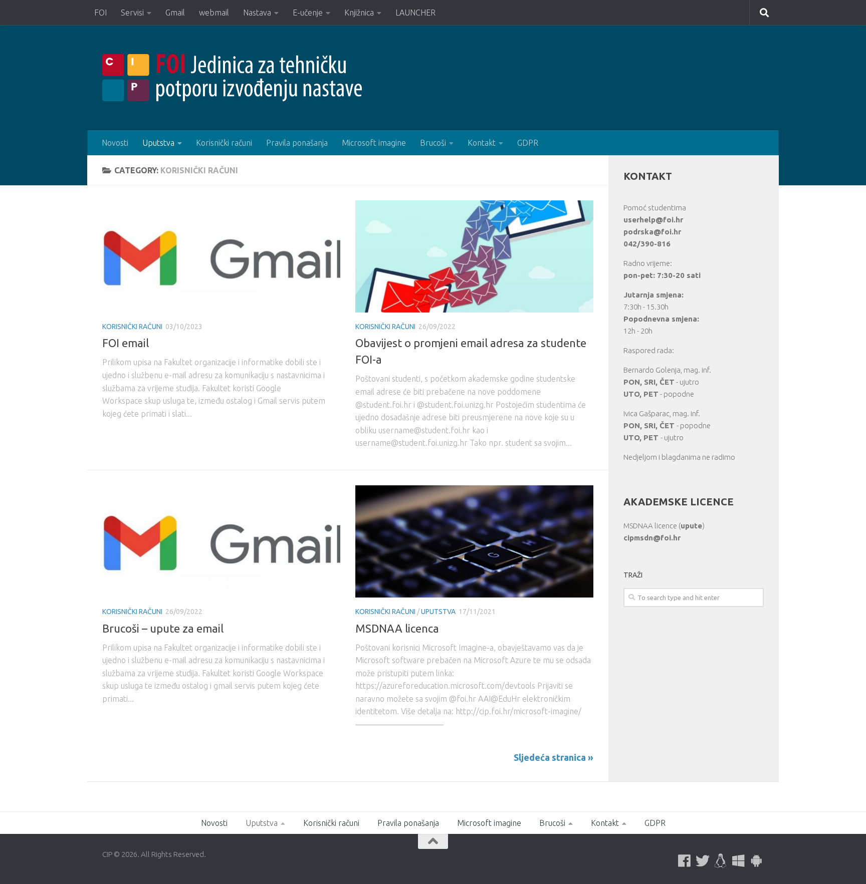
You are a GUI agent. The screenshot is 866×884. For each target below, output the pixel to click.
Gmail (175, 12)
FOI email (125, 343)
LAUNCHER (415, 12)
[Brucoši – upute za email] (221, 541)
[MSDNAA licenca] (474, 541)
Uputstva (158, 142)
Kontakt (482, 142)
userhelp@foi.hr (653, 219)
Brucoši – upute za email (163, 628)
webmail (214, 12)
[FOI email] (221, 256)
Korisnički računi (224, 142)
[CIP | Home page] (232, 77)
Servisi (132, 12)
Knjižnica (359, 12)
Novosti (115, 142)
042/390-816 (647, 243)
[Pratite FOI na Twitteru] (703, 861)
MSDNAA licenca (397, 628)
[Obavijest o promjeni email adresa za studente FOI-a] (474, 256)
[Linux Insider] (721, 861)
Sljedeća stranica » (553, 757)
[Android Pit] (757, 861)
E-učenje (308, 12)
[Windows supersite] (739, 861)
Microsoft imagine (374, 142)
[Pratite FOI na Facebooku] (685, 861)
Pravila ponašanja (297, 142)
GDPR (527, 142)
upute (691, 525)
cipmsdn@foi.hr (652, 537)
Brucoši (433, 142)
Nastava (257, 12)
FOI (100, 12)
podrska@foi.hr (652, 231)
